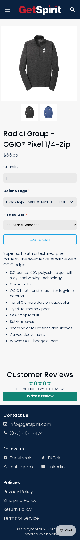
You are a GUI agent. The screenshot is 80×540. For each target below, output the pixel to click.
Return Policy (17, 509)
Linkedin (56, 467)
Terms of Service (21, 518)
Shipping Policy (19, 500)
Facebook (20, 458)
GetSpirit (55, 529)
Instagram (21, 467)
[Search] (72, 9)
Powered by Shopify (40, 534)
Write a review (40, 396)
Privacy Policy (18, 491)
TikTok (53, 458)
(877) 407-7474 (26, 433)
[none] (29, 112)
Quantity (10, 166)
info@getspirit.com (30, 424)
